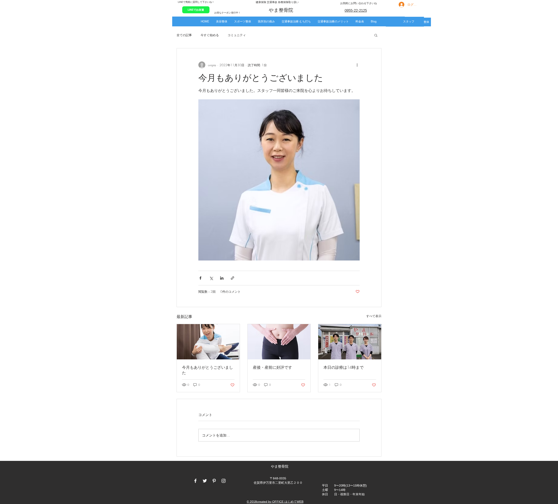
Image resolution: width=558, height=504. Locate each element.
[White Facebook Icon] (195, 481)
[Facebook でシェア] (200, 278)
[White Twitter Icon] (205, 481)
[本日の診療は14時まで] (349, 341)
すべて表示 (373, 316)
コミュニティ (237, 35)
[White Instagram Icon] (223, 481)
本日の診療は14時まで (343, 367)
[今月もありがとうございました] (208, 341)
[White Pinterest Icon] (214, 481)
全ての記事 (184, 35)
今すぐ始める (210, 35)
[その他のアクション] (357, 65)
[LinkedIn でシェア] (222, 278)
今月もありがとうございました (207, 370)
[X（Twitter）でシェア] (211, 278)
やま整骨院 (280, 466)
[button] (222, 21)
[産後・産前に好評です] (279, 341)
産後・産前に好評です (272, 367)
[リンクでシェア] (232, 278)
